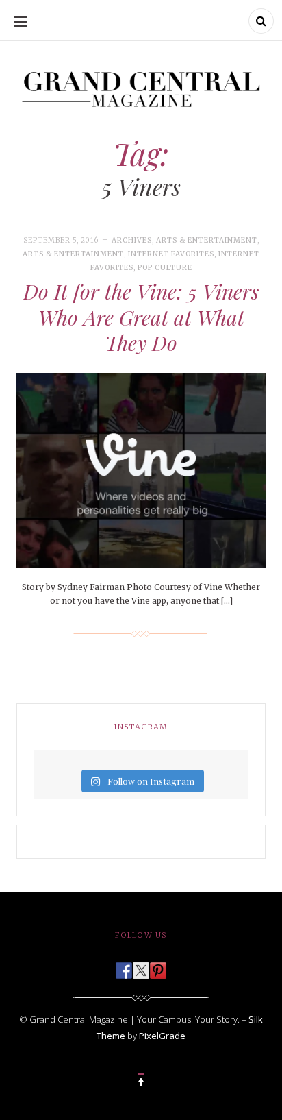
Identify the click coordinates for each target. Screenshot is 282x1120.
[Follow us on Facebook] (124, 966)
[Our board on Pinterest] (158, 966)
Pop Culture (165, 267)
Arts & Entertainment (206, 240)
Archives (132, 240)
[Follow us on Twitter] (141, 966)
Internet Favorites (171, 253)
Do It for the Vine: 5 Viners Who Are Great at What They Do (141, 317)
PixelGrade (162, 1036)
